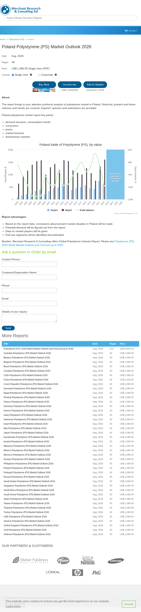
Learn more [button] (13, 606)
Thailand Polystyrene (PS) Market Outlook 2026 (27, 508)
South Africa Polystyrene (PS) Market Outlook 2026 (29, 490)
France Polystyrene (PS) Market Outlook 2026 (26, 402)
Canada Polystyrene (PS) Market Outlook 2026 (27, 371)
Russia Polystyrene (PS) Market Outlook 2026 (26, 477)
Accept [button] (128, 604)
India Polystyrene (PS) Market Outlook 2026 (25, 415)
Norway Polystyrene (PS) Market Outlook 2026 (27, 459)
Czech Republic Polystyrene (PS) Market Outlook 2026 (31, 384)
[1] (44, 86)
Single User (21, 74)
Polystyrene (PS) (16, 39)
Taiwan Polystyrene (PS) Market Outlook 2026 (26, 503)
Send (8, 328)
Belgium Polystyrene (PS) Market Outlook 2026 (27, 362)
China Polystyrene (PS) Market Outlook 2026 (26, 379)
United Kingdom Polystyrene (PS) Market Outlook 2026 (31, 525)
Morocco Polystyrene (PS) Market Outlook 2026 (27, 455)
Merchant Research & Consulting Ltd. (20, 10)
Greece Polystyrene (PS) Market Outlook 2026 (27, 410)
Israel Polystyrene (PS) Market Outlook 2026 (26, 424)
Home (2, 39)
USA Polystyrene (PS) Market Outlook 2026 (25, 530)
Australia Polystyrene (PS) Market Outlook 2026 (27, 353)
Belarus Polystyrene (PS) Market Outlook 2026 (27, 357)
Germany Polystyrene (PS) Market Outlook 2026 (27, 406)
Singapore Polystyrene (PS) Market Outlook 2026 (28, 485)
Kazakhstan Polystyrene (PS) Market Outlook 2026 (29, 437)
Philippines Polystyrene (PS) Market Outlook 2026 (28, 463)
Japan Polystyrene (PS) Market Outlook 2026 (26, 432)
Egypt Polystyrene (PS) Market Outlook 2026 (26, 393)
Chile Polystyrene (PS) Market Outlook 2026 (26, 375)
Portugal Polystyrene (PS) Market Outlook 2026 (27, 472)
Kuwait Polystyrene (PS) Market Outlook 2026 (26, 441)
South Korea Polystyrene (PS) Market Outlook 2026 (29, 494)
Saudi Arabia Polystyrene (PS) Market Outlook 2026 (29, 481)
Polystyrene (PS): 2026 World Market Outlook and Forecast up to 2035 (38, 349)
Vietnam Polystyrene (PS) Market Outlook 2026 (27, 534)
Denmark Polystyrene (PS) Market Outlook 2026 (27, 388)
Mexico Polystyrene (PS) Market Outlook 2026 (26, 450)
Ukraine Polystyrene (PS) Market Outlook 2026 (27, 521)
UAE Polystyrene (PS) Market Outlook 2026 (25, 516)
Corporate (47, 74)
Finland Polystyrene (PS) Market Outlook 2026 (27, 397)
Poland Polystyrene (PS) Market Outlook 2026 (26, 468)
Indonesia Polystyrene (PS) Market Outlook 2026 (28, 419)
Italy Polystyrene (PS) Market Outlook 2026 (25, 428)
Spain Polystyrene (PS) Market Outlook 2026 (26, 499)
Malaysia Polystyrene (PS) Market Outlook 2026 (27, 446)
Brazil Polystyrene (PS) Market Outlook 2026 (26, 366)
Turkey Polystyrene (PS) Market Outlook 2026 (26, 512)
